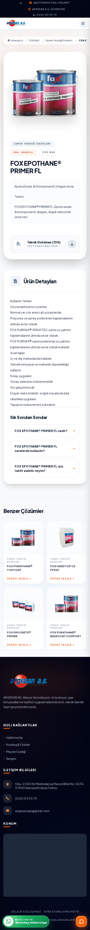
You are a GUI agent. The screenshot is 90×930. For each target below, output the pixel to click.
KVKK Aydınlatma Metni (61, 911)
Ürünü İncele (17, 578)
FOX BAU (34, 40)
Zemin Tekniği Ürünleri (58, 40)
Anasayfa (17, 40)
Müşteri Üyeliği (16, 751)
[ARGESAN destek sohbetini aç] (81, 921)
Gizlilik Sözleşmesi (26, 911)
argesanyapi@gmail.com (32, 811)
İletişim (11, 759)
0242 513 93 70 (47, 14)
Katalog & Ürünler (18, 744)
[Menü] (83, 23)
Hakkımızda (14, 737)
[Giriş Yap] (23, 3)
